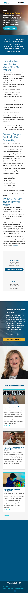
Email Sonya (14, 287)
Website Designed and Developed (19, 586)
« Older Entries (6, 515)
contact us (15, 245)
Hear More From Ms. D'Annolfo (14, 339)
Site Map (16, 588)
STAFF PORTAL (22, 588)
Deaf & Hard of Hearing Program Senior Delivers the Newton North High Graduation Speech (14, 448)
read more (7, 425)
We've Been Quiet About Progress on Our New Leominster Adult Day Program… (13, 407)
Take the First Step (10, 28)
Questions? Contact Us (14, 294)
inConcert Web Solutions (8, 588)
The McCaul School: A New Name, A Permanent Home (12, 490)
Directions (9, 585)
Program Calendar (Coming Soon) (14, 269)
